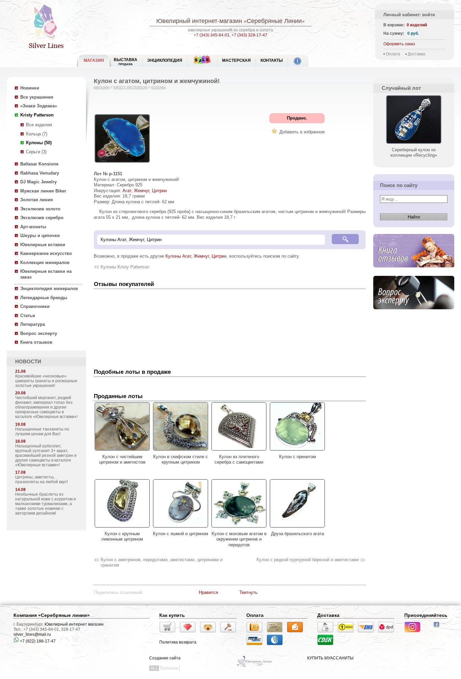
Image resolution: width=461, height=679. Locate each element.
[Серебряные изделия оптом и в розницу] (254, 666)
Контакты (272, 60)
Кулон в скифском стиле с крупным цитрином (180, 459)
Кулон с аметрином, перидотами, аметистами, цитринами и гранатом (161, 562)
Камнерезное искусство (46, 253)
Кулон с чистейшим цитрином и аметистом (122, 459)
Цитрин (159, 190)
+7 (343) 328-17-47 (249, 35)
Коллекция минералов (45, 262)
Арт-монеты (33, 226)
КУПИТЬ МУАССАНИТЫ (330, 658)
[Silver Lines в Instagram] (414, 633)
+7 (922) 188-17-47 (37, 641)
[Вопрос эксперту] (413, 314)
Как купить (172, 615)
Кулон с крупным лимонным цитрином (122, 536)
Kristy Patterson (37, 114)
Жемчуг (141, 190)
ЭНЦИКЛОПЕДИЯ (164, 60)
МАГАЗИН (94, 60)
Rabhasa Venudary (39, 173)
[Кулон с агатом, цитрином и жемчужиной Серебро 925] (122, 162)
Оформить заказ (399, 44)
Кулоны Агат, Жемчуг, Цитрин (195, 256)
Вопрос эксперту (38, 333)
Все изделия (39, 124)
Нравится (208, 592)
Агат (127, 190)
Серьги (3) (36, 151)
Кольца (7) (36, 133)
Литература (32, 324)
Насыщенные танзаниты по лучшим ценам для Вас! (42, 431)
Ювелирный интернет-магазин (199, 21)
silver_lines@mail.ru (32, 634)
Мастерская (236, 60)
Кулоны (158, 87)
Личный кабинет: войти (409, 14)
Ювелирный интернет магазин (74, 624)
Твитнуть (248, 592)
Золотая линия (36, 199)
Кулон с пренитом (297, 456)
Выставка (125, 61)
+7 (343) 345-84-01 (211, 35)
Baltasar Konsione (39, 163)
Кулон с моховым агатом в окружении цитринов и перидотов (239, 539)
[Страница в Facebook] (438, 628)
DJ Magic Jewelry (38, 181)
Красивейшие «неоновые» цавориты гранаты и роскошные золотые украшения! (46, 381)
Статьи (27, 315)
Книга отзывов (36, 342)
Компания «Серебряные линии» (51, 615)
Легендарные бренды (43, 297)
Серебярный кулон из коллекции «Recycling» (413, 152)
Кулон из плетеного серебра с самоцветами (239, 459)
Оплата (393, 54)
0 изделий (417, 25)
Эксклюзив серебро (41, 217)
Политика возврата (177, 642)
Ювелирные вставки (42, 244)
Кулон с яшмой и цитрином (180, 533)
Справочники (35, 306)
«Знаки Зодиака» (38, 105)
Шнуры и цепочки (40, 235)
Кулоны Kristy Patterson (125, 266)
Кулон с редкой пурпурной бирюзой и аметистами (307, 559)
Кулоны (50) (39, 142)
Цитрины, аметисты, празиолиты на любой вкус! (41, 479)
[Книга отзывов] (413, 272)
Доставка (416, 54)
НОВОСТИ (28, 361)
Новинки (29, 87)
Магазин (101, 87)
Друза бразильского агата (297, 533)
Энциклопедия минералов (49, 288)
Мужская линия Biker (43, 190)
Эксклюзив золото (40, 208)
